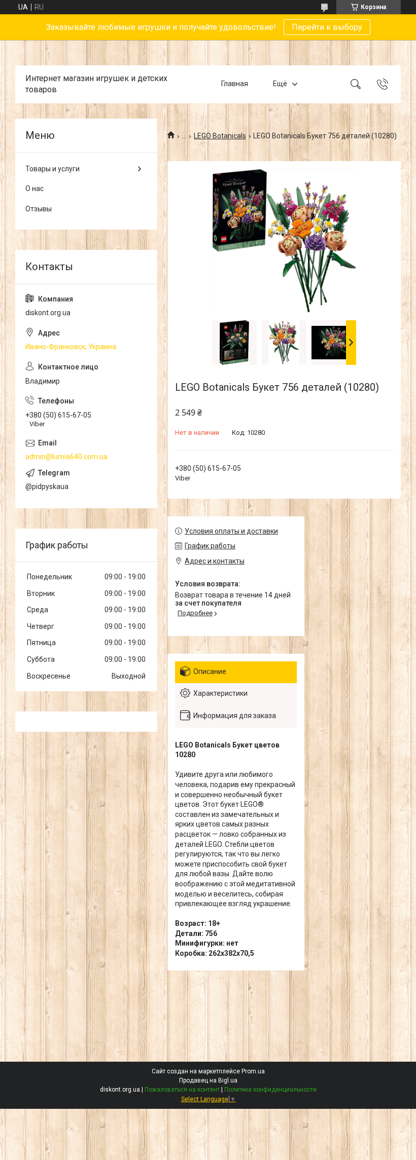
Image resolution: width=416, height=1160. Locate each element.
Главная (234, 84)
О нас (34, 188)
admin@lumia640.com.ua (66, 457)
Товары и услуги (52, 169)
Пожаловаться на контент (182, 1089)
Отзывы (38, 209)
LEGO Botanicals (220, 136)
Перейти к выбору (327, 27)
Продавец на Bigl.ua (208, 1080)
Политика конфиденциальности (270, 1089)
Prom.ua (253, 1071)
